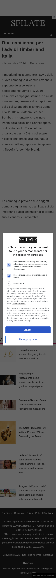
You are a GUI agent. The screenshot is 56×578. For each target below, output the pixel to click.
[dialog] (28, 289)
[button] (28, 283)
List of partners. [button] (19, 303)
